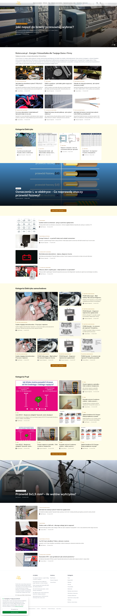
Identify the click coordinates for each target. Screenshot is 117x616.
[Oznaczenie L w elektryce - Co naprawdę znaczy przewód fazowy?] (58, 184)
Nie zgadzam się (14, 609)
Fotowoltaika (70, 586)
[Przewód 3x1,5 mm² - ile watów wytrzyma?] (58, 481)
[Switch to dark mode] (100, 3)
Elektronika (48, 81)
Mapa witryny (58, 608)
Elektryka (45, 3)
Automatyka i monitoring (21, 23)
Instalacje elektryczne (21, 81)
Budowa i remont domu (72, 602)
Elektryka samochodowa (56, 3)
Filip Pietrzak (18, 497)
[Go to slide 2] (113, 44)
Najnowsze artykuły (37, 3)
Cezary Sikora (18, 34)
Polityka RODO (43, 608)
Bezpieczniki (70, 580)
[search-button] (97, 3)
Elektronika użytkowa (79, 81)
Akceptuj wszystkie (14, 612)
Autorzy (52, 575)
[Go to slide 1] (112, 44)
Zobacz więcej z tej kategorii (58, 210)
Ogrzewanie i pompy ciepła (69, 3)
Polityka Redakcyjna (51, 608)
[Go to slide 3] (114, 44)
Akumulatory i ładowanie (82, 3)
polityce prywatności (19, 606)
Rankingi (69, 599)
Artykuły (35, 575)
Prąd (49, 3)
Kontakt (38, 608)
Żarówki (69, 584)
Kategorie (70, 575)
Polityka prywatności (31, 608)
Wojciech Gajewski (19, 198)
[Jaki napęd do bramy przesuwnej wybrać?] (58, 25)
